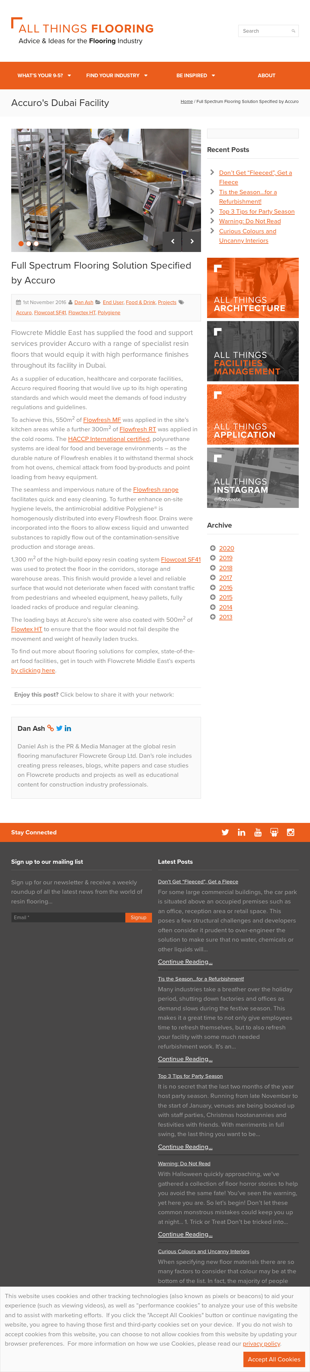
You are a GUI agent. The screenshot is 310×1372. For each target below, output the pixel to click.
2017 (225, 578)
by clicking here (33, 670)
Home (187, 101)
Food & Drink (141, 302)
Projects (167, 302)
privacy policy (261, 1343)
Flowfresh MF (102, 420)
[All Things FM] (253, 351)
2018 (225, 568)
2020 (226, 548)
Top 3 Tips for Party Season (257, 211)
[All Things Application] (253, 414)
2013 (225, 617)
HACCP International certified (109, 439)
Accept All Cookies (274, 1359)
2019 (225, 558)
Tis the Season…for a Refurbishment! (201, 979)
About (266, 75)
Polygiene (109, 313)
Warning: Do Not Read (250, 221)
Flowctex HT (81, 313)
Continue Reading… (185, 962)
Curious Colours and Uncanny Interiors (203, 1251)
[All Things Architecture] (253, 288)
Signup (139, 917)
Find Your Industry (113, 75)
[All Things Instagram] (253, 478)
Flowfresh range (156, 489)
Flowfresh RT (138, 429)
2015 (225, 597)
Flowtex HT (26, 629)
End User (113, 302)
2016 (225, 588)
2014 (225, 607)
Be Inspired (191, 75)
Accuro (24, 313)
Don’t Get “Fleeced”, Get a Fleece (198, 881)
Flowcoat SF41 (50, 313)
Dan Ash (83, 302)
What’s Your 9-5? (40, 75)
